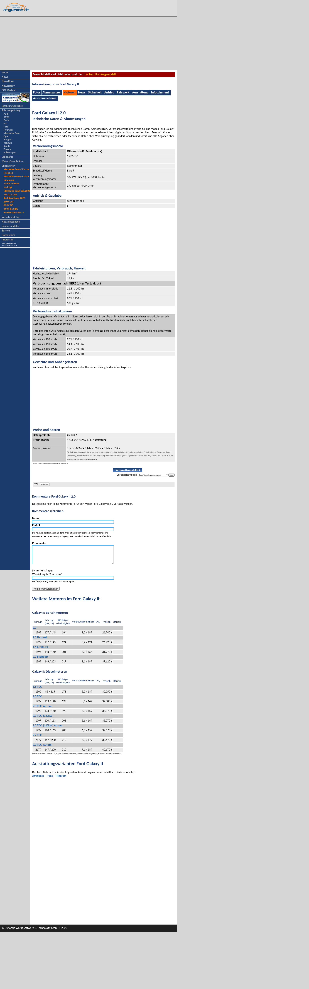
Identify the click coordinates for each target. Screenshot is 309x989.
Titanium (60, 776)
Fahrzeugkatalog (11, 110)
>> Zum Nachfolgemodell (100, 74)
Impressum (8, 239)
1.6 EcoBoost (40, 647)
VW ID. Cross (10, 194)
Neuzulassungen (11, 222)
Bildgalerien (8, 166)
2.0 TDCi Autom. (42, 706)
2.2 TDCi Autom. (42, 745)
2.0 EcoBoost (40, 656)
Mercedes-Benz (12, 133)
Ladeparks (7, 157)
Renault (8, 143)
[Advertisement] (88, 43)
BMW (6, 117)
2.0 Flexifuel (40, 637)
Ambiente (38, 776)
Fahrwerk (123, 92)
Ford (6, 127)
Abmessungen (52, 92)
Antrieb (109, 92)
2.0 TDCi (37, 696)
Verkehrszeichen (11, 217)
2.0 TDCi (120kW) (43, 716)
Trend (49, 776)
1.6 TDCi (37, 687)
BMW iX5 (8, 205)
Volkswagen (10, 152)
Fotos (36, 92)
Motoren (69, 92)
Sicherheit (95, 92)
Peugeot (8, 139)
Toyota (7, 149)
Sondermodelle (10, 226)
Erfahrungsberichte (12, 106)
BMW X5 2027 (11, 209)
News (5, 77)
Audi (6, 114)
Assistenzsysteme (44, 98)
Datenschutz (8, 235)
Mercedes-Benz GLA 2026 (17, 191)
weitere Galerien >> (14, 212)
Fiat (5, 123)
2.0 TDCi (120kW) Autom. (48, 725)
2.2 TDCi (37, 735)
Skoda (7, 146)
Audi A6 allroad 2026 (14, 198)
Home (5, 72)
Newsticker (8, 81)
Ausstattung (140, 92)
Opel (6, 136)
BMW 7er (8, 202)
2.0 (34, 627)
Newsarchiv (8, 86)
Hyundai (8, 130)
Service (6, 231)
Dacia (6, 120)
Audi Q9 (8, 187)
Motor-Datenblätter (13, 161)
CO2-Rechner (9, 90)
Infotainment (160, 92)
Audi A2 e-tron (11, 183)
